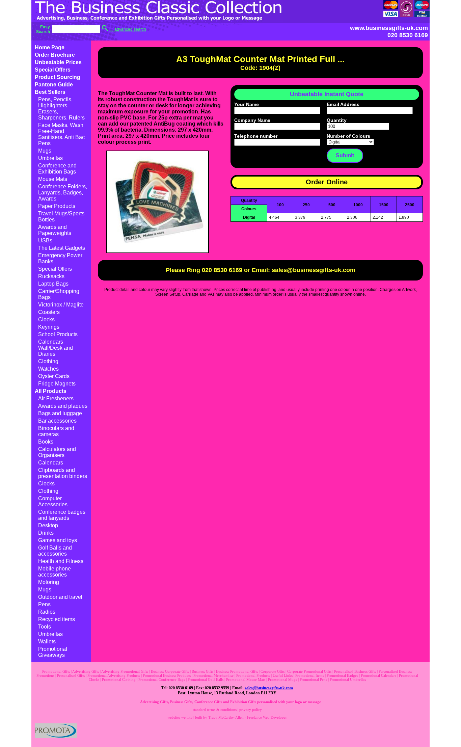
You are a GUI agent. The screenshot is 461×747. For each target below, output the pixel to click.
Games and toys (57, 540)
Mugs (44, 151)
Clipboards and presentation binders (62, 473)
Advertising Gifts (85, 671)
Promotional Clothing (119, 679)
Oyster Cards (54, 376)
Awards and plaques (62, 406)
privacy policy (250, 710)
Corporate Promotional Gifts (309, 671)
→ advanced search (127, 29)
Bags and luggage (60, 413)
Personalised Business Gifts (355, 671)
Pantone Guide (54, 84)
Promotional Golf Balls (205, 679)
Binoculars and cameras (56, 431)
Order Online (327, 182)
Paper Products (56, 206)
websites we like (179, 717)
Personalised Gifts (71, 675)
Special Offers (53, 70)
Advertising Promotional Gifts (124, 671)
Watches (48, 369)
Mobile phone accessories (54, 572)
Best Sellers (50, 92)
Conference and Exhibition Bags (57, 169)
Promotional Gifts (56, 671)
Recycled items (56, 619)
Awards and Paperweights (54, 230)
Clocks (46, 319)
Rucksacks (51, 276)
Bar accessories (57, 421)
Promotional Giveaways (52, 652)
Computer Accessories (52, 501)
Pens (44, 604)
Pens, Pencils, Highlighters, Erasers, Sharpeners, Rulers (61, 109)
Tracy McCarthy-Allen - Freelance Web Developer (247, 717)
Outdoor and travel (60, 597)
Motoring (48, 582)
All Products (50, 391)
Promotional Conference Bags (161, 679)
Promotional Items (309, 675)
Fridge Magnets (57, 383)
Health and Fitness (60, 561)
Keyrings (48, 327)
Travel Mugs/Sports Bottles (61, 216)
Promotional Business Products (167, 675)
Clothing (48, 361)
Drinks (46, 533)
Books (45, 442)
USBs (45, 240)
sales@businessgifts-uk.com (269, 688)
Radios (46, 612)
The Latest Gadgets (61, 248)
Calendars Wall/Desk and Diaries (55, 348)
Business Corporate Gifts (170, 671)
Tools (44, 627)
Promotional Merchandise (213, 675)
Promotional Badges (342, 675)
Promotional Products (253, 675)
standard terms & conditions (215, 710)
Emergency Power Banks (60, 258)
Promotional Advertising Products (113, 675)
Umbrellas (50, 158)
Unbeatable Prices (58, 62)
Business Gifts (202, 671)
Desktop (48, 525)
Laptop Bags (53, 284)
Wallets (47, 641)
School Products (58, 334)
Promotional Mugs (282, 679)
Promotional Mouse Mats (245, 679)
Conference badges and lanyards (61, 515)
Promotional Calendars (378, 675)
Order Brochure (55, 55)
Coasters (49, 312)
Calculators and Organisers (57, 452)
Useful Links (283, 675)
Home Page (49, 47)
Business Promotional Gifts (237, 671)
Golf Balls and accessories (55, 551)
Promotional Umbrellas (348, 679)
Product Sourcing (57, 77)
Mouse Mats (52, 179)
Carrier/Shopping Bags (58, 294)
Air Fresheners (56, 398)
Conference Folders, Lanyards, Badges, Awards (62, 193)
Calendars (50, 462)
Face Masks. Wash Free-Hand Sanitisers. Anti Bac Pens (61, 134)
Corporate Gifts (272, 671)
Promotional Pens (313, 679)
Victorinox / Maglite (61, 305)
